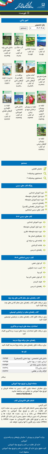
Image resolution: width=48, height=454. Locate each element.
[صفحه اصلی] (41, 4)
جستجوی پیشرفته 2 (34, 178)
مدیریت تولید (7, 77)
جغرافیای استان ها (35, 236)
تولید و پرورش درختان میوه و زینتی (30, 109)
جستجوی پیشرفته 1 (34, 173)
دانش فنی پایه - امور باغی (7, 49)
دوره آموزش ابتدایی (36, 192)
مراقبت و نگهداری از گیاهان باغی (18, 78)
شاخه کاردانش (36, 245)
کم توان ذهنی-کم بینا (34, 277)
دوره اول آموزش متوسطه (34, 196)
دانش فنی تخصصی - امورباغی (19, 109)
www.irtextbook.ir (24, 393)
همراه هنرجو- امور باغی (41, 78)
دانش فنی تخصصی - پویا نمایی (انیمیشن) (30, 358)
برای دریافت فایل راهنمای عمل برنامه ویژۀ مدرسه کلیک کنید (24, 345)
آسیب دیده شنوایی (35, 267)
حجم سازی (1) (41, 367)
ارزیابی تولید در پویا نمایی (37, 361)
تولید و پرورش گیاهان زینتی (41, 141)
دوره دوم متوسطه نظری (33, 231)
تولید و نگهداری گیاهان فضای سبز (7, 109)
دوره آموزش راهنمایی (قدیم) (33, 206)
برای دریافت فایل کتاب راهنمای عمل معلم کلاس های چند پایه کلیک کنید (25, 304)
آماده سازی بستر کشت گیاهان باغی (30, 78)
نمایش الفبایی (37, 168)
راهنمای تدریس (38, 203)
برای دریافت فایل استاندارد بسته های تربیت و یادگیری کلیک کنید (24, 332)
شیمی (41, 48)
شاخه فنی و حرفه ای (34, 240)
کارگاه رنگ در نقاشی (39, 371)
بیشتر (3, 376)
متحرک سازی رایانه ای (38, 364)
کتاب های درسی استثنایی (34, 209)
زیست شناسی (30, 48)
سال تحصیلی (40, 25)
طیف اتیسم (37, 281)
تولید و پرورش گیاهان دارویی (41, 109)
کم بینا (39, 272)
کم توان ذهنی (37, 263)
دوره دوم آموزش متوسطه (34, 199)
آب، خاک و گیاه (19, 49)
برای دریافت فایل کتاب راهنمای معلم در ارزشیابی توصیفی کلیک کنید (25, 318)
